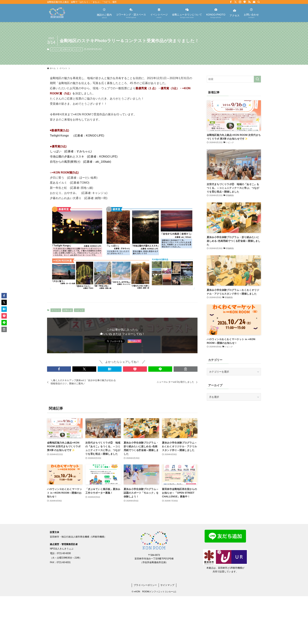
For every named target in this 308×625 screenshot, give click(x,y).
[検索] (258, 2)
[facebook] (231, 2)
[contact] (254, 2)
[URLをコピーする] (185, 369)
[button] (59, 369)
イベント (55, 49)
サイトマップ (167, 585)
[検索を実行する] (257, 79)
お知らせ (66, 49)
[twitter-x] (235, 2)
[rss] (249, 2)
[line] (244, 2)
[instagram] (240, 2)
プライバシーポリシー (145, 585)
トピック (77, 49)
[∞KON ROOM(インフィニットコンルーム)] (57, 13)
